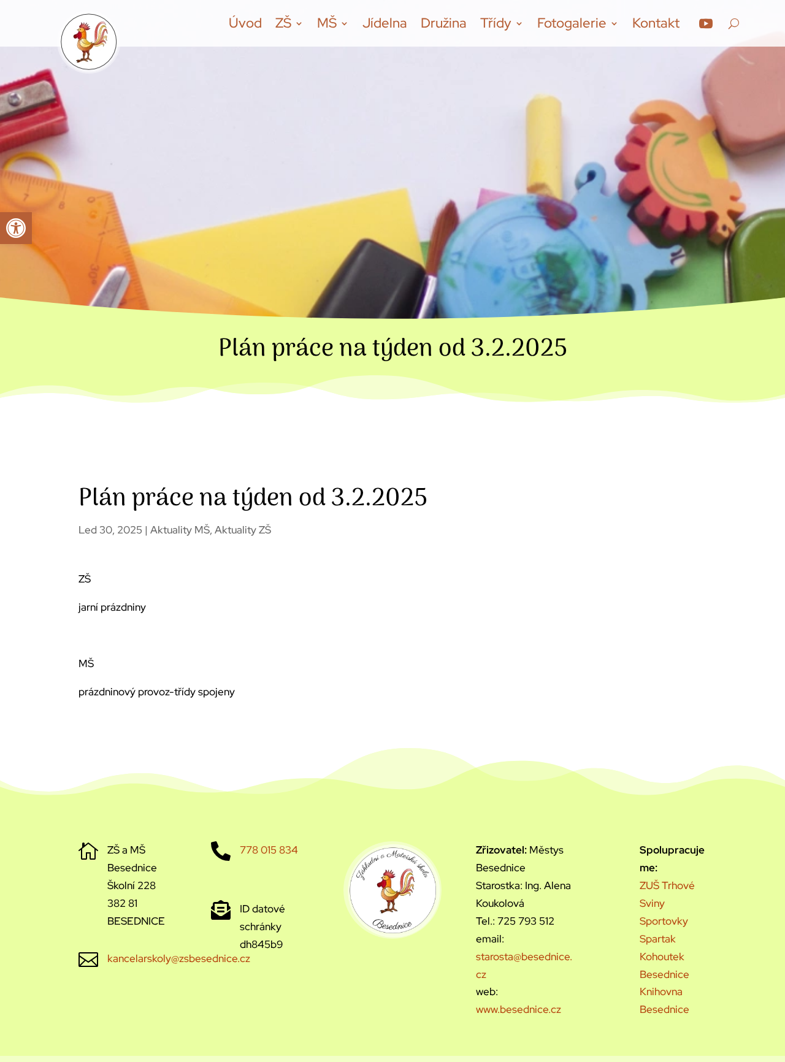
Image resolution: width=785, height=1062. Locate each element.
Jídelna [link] (384, 23)
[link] (16, 228)
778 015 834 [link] (269, 850)
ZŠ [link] (283, 23)
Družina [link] (444, 23)
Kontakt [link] (656, 23)
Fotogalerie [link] (572, 23)
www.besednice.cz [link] (518, 1009)
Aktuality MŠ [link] (180, 530)
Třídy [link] (495, 23)
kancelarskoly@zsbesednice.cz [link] (178, 958)
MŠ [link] (327, 23)
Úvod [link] (245, 23)
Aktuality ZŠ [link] (243, 530)
